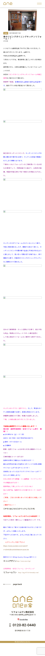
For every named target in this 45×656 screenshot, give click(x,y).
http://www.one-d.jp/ (24, 561)
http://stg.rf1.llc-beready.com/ (28, 572)
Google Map (24, 619)
